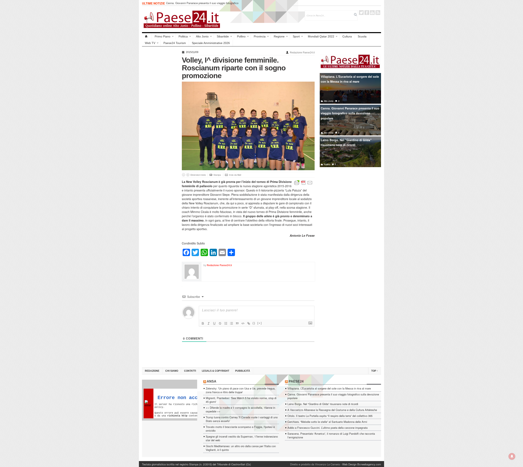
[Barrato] (220, 323)
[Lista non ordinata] (231, 323)
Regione (279, 36)
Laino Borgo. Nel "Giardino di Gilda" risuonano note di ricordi (346, 142)
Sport (296, 36)
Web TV (150, 43)
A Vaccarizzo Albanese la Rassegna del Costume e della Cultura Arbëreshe (332, 410)
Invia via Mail (235, 174)
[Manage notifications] (512, 456)
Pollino (241, 36)
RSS (377, 12)
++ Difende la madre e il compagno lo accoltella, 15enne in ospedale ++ (240, 409)
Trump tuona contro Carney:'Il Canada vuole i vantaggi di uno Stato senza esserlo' (242, 419)
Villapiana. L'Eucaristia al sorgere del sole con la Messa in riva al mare (350, 79)
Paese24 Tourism (174, 43)
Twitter (361, 12)
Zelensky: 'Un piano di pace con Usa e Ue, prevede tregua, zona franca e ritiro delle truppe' (240, 390)
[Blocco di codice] (243, 323)
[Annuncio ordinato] (226, 323)
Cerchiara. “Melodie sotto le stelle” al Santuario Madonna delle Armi (327, 422)
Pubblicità (242, 370)
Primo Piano (162, 36)
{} (254, 323)
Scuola (362, 36)
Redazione (152, 370)
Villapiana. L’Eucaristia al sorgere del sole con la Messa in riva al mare (329, 388)
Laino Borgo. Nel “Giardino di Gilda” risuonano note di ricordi (322, 404)
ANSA (211, 381)
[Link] (248, 323)
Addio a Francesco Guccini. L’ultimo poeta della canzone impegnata (327, 428)
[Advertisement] (160, 111)
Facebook (366, 12)
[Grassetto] (203, 323)
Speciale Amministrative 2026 (211, 43)
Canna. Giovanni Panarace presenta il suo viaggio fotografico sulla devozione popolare (202, 5)
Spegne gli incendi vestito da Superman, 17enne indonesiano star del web (242, 438)
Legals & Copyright (215, 370)
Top (374, 370)
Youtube (372, 12)
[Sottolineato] (214, 323)
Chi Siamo (171, 370)
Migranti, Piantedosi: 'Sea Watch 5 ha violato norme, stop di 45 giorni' (241, 400)
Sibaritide (223, 36)
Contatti (190, 370)
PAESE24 (296, 381)
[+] (259, 323)
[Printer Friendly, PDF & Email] (303, 182)
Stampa (217, 174)
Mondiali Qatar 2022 (321, 36)
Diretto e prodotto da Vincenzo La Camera (315, 464)
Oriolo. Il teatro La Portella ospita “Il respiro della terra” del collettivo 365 (329, 416)
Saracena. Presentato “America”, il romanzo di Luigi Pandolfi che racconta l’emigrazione (331, 435)
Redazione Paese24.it (302, 52)
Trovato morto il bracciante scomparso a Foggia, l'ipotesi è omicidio (240, 428)
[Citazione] (237, 323)
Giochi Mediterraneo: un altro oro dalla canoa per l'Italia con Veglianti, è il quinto (241, 448)
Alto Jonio (202, 36)
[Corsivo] (208, 323)
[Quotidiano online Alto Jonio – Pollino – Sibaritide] (147, 36)
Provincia (260, 36)
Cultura (347, 36)
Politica (183, 36)
